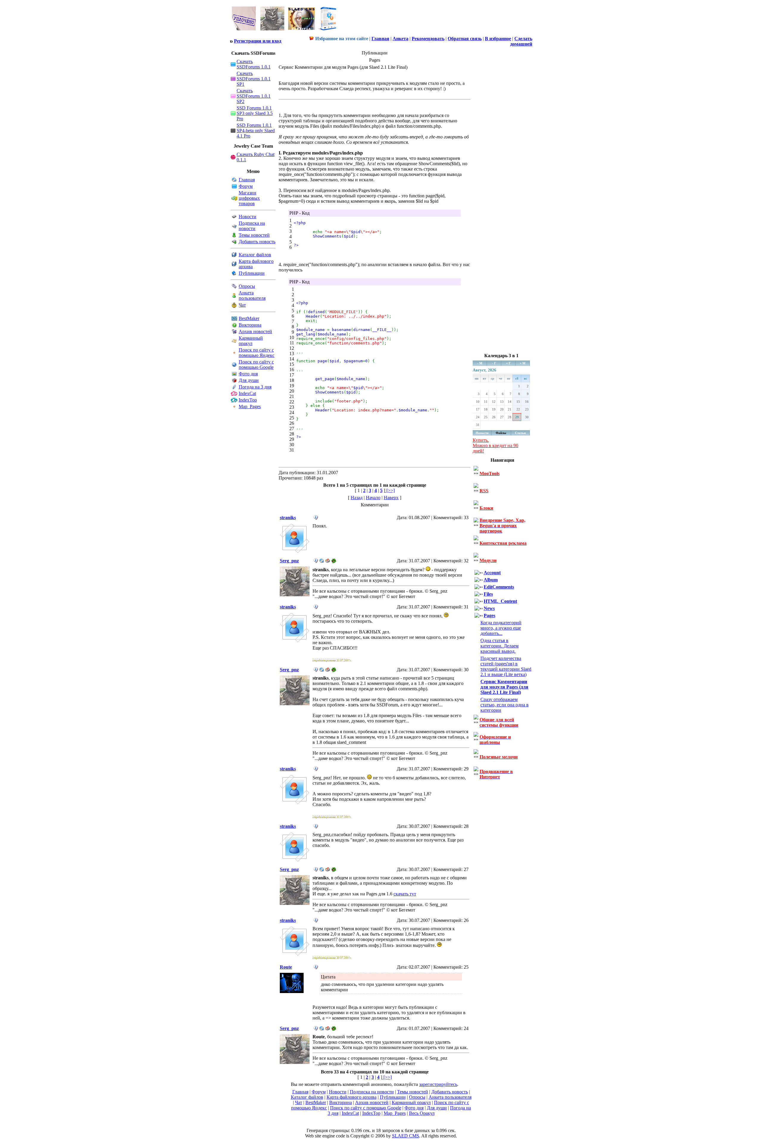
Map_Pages (250, 406)
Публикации (252, 273)
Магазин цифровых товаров (249, 198)
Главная (247, 179)
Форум (246, 186)
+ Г (508, 363)
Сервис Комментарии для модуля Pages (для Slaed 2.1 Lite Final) (504, 687)
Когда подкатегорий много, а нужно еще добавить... (500, 628)
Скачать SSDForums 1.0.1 (254, 64)
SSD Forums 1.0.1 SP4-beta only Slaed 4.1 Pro (256, 130)
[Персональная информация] (315, 518)
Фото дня (248, 373)
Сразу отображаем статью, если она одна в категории (504, 705)
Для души (249, 380)
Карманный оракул (251, 340)
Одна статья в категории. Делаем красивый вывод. (499, 646)
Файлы (501, 433)
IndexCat (247, 393)
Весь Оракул (422, 1113)
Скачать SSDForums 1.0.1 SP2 (254, 96)
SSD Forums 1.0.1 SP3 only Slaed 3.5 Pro (255, 113)
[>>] (390, 490)
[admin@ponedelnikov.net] (327, 561)
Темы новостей (254, 235)
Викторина (250, 324)
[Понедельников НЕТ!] (284, 31)
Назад (357, 497)
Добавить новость (257, 241)
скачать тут (405, 893)
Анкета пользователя (252, 295)
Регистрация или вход (257, 40)
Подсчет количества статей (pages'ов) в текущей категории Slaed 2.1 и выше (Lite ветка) (505, 666)
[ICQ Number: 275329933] (333, 561)
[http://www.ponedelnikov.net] (321, 561)
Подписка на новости (252, 226)
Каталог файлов (255, 254)
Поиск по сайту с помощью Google (256, 364)
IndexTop (248, 399)
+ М (522, 363)
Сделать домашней (521, 41)
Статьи (520, 433)
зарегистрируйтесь (438, 1084)
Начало (373, 497)
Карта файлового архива (352, 1097)
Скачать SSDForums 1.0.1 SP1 (254, 79)
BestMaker (249, 318)
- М (479, 363)
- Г (494, 363)
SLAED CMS (405, 1135)
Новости (247, 216)
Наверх (391, 497)
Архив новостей (255, 331)
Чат (242, 305)
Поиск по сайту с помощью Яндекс (256, 352)
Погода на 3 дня (255, 386)
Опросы (247, 286)
